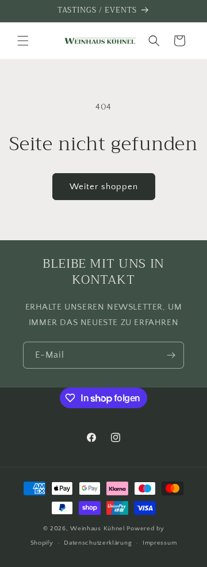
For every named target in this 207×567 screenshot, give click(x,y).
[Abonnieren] (170, 355)
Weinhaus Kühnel (97, 528)
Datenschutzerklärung (98, 542)
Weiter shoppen (104, 186)
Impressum (160, 542)
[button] (23, 40)
